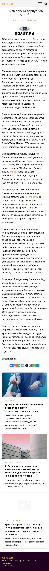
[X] (26, 365)
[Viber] (30, 365)
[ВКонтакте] (11, 365)
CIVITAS (8, 3)
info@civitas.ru (8, 565)
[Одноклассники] (15, 365)
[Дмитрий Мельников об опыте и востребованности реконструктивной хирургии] (24, 385)
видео (5, 147)
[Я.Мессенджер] (18, 365)
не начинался (32, 197)
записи (13, 172)
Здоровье (10, 401)
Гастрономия (12, 521)
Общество (31, 20)
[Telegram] (22, 365)
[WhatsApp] (34, 365)
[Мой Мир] (37, 365)
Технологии (12, 462)
